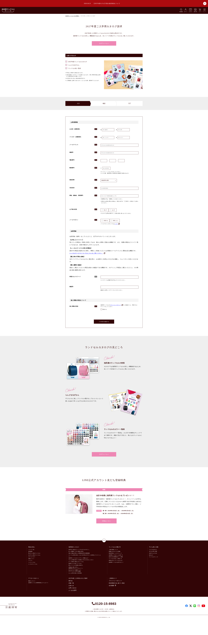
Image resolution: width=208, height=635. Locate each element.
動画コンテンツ (31, 580)
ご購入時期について (113, 549)
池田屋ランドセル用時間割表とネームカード (38, 582)
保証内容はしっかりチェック (115, 553)
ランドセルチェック (153, 556)
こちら (116, 223)
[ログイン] (185, 10)
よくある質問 (73, 590)
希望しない (115, 220)
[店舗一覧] (195, 10)
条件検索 (30, 551)
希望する (106, 220)
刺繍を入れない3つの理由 (114, 551)
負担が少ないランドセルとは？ (116, 560)
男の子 (105, 210)
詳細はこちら (106, 521)
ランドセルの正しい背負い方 (115, 558)
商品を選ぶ (31, 547)
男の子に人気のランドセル (34, 553)
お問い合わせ (73, 588)
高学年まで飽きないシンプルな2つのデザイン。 (79, 549)
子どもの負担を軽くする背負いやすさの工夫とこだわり (81, 559)
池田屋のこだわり (74, 547)
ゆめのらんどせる (153, 553)
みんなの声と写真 (153, 551)
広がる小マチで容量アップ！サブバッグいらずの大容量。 (75, 571)
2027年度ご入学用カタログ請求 (78, 578)
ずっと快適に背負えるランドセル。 (76, 561)
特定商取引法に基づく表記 (117, 583)
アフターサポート (33, 578)
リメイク (30, 560)
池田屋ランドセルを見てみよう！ (116, 562)
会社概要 (111, 585)
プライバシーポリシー (115, 305)
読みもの (151, 555)
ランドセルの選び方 (115, 547)
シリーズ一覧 (31, 549)
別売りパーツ (31, 558)
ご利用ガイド (113, 578)
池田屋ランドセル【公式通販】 (72, 15)
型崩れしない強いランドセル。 (76, 563)
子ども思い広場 (153, 547)
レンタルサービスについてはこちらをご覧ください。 (86, 253)
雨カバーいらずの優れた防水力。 (76, 565)
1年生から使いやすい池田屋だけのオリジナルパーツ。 (76, 568)
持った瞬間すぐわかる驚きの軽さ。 (76, 551)
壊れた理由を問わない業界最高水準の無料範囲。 (80, 553)
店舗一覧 (71, 583)
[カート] (200, 10)
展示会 (71, 580)
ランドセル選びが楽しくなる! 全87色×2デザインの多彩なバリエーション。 (85, 556)
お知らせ (71, 585)
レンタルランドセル (32, 564)
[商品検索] (181, 10)
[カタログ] (190, 10)
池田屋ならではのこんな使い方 (116, 555)
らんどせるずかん (153, 549)
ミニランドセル (31, 562)
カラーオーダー (31, 556)
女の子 (113, 210)
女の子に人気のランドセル (34, 555)
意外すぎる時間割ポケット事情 (116, 556)
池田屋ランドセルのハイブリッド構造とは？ (79, 557)
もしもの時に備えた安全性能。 (76, 573)
